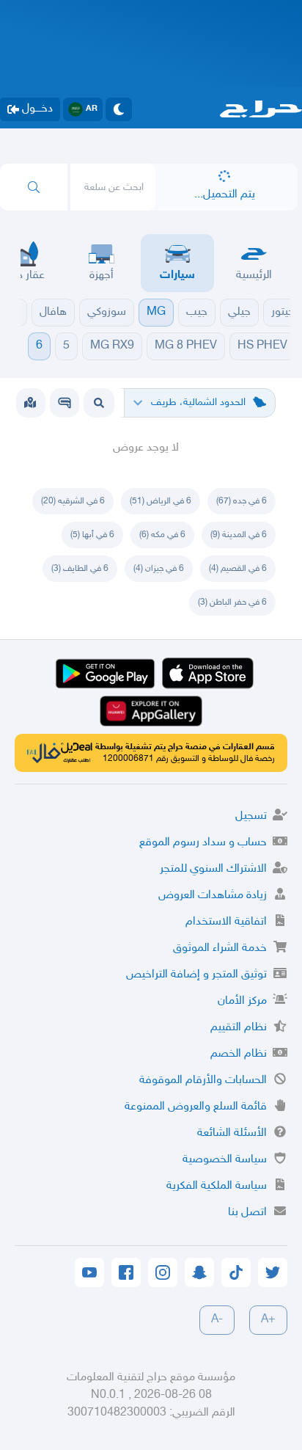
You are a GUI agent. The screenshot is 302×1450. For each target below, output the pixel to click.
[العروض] (30, 403)
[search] (33, 187)
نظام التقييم (238, 1028)
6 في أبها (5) (92, 535)
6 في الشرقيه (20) (73, 501)
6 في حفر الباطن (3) (232, 602)
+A (268, 1320)
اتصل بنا (247, 1213)
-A (217, 1320)
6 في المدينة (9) (238, 535)
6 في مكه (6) (162, 535)
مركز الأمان (242, 1001)
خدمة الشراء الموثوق (220, 948)
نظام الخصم (238, 1054)
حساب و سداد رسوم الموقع (203, 843)
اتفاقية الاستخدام (226, 922)
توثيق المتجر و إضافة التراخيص (196, 975)
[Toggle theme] (119, 109)
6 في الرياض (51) (160, 501)
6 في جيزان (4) (158, 569)
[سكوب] (64, 403)
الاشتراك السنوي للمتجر (213, 869)
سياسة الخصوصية (225, 1160)
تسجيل (251, 816)
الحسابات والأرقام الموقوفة (203, 1081)
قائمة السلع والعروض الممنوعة (196, 1107)
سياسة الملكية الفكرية (216, 1186)
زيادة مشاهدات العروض (212, 896)
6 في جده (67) (241, 501)
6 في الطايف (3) (79, 569)
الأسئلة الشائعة (232, 1133)
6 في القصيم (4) (238, 569)
